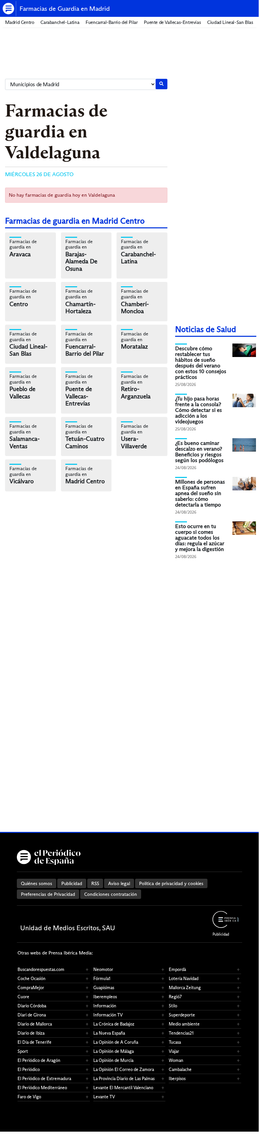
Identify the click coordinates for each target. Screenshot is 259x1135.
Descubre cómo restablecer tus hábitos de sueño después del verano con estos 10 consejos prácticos (200, 362)
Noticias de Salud (205, 329)
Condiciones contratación (110, 894)
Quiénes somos (36, 883)
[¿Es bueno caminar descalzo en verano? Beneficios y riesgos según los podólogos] (244, 444)
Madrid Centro (19, 22)
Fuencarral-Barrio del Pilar (111, 22)
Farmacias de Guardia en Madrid (65, 8)
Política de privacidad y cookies (171, 883)
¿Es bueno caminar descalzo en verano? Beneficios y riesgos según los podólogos (199, 451)
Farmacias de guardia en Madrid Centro (74, 221)
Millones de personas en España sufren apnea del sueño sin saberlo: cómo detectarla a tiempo (200, 493)
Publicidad (71, 883)
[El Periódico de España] (9, 8)
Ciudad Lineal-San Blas (230, 22)
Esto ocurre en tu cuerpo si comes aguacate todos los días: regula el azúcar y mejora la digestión (199, 537)
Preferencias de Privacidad (48, 894)
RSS (95, 883)
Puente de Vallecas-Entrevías (172, 22)
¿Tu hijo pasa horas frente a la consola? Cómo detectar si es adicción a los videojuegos (198, 410)
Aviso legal (119, 883)
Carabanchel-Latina (59, 22)
